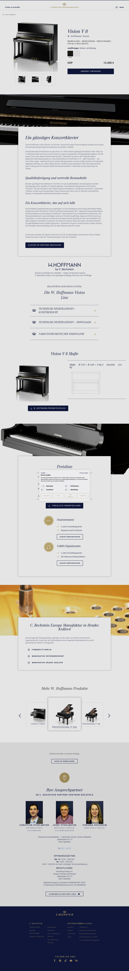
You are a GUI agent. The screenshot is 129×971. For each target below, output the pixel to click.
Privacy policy (84, 473)
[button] (44, 473)
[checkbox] (43, 486)
